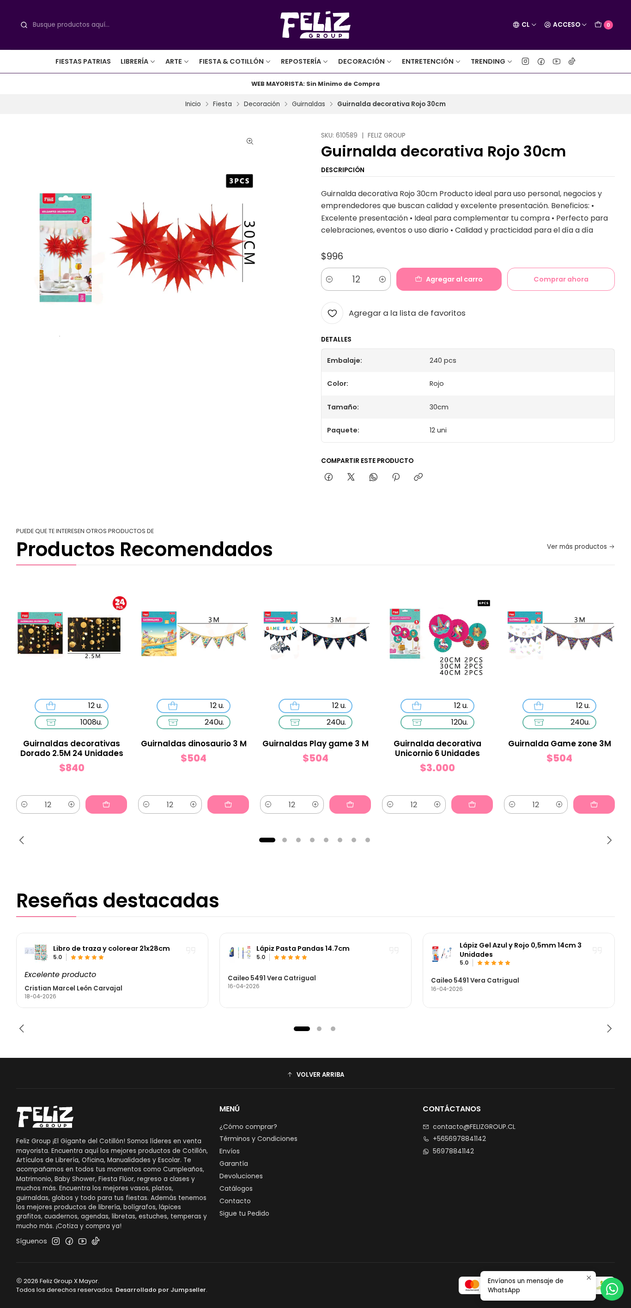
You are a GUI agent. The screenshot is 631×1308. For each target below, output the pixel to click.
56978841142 (453, 1151)
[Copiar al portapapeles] (418, 477)
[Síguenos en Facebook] (541, 61)
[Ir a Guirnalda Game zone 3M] (559, 636)
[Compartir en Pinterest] (396, 477)
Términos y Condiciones (258, 1138)
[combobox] (88, 25)
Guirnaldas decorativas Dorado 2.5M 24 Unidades (71, 748)
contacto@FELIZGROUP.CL (474, 1126)
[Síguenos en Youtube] (556, 61)
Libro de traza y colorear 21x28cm (111, 948)
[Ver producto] (36, 952)
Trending (488, 61)
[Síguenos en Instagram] (525, 61)
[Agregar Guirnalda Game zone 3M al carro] (594, 804)
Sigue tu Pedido (244, 1213)
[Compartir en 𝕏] (351, 477)
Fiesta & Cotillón (231, 61)
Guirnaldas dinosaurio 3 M (194, 743)
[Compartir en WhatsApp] (373, 477)
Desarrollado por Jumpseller (160, 1290)
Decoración (361, 61)
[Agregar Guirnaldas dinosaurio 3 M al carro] (228, 804)
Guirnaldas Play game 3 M (315, 743)
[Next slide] (608, 840)
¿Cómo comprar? (248, 1126)
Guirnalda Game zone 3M (559, 743)
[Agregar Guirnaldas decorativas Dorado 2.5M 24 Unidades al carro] (106, 804)
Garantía (233, 1163)
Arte (173, 61)
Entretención (428, 61)
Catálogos (236, 1188)
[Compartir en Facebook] (328, 477)
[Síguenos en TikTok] (572, 61)
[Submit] (24, 25)
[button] (267, 840)
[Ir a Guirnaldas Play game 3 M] (315, 636)
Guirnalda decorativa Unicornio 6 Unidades (437, 748)
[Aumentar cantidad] (382, 279)
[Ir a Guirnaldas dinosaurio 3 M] (193, 636)
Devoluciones (241, 1176)
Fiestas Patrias (83, 61)
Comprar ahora (561, 279)
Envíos (229, 1151)
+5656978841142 (459, 1138)
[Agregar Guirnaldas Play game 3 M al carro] (350, 804)
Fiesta (222, 104)
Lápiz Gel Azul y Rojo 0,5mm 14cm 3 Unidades (521, 950)
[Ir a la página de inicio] (315, 25)
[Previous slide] (23, 840)
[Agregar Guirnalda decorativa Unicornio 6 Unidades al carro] (472, 804)
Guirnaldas (308, 104)
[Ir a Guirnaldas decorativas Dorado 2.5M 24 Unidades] (71, 636)
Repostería (301, 61)
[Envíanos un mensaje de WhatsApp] (612, 1289)
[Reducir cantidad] (329, 279)
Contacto (235, 1201)
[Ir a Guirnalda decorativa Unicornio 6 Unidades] (437, 636)
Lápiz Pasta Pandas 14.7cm (303, 948)
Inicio (193, 104)
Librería (134, 61)
